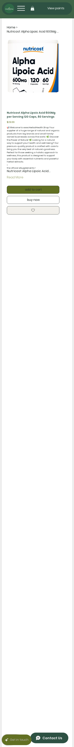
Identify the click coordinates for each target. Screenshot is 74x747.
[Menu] (21, 8)
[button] (32, 8)
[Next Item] (54, 66)
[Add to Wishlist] (33, 210)
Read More (15, 177)
